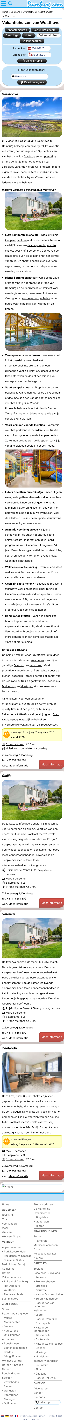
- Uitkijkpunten (11, 1335)
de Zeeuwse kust (31, 288)
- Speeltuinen (10, 1343)
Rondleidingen (11, 1373)
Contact (39, 1407)
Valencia (9, 914)
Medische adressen (46, 1245)
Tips (4, 1219)
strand (10, 151)
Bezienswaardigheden (15, 1313)
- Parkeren (40, 1240)
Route (37, 1236)
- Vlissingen (41, 1352)
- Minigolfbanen (12, 1356)
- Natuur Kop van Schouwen (44, 1304)
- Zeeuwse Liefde (12, 1294)
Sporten (7, 1377)
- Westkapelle (42, 1335)
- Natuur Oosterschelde (48, 1294)
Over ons (39, 1397)
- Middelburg (41, 1356)
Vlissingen (26, 686)
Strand (6, 1309)
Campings (12, 35)
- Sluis (37, 1369)
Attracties (8, 1339)
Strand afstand (15, 744)
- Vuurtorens (10, 1330)
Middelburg (9, 686)
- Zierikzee (40, 1290)
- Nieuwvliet (41, 1365)
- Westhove (9, 1290)
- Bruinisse (40, 1285)
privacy (42, 1416)
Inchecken (19, 48)
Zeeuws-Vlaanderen (46, 1360)
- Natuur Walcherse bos (48, 1343)
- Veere (38, 1314)
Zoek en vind (34, 60)
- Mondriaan (41, 1221)
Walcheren (37, 660)
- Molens (7, 1326)
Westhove (10, 94)
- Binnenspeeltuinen (14, 1347)
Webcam (7, 1232)
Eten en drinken (43, 1204)
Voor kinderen (10, 1223)
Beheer (38, 1392)
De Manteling (42, 1208)
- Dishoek (39, 1348)
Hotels (29, 35)
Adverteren (41, 1388)
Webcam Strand (12, 1236)
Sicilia (6, 776)
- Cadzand (40, 1373)
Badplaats (8, 1215)
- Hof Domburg (11, 1285)
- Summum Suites (13, 1260)
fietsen (9, 308)
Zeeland (39, 1268)
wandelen (44, 303)
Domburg (7, 146)
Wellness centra (12, 1360)
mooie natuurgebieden (36, 298)
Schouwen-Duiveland (47, 1273)
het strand (36, 665)
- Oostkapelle (42, 1323)
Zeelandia (10, 1048)
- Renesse (40, 1277)
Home (5, 1204)
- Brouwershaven (44, 1281)
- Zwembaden (10, 1382)
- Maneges (8, 1399)
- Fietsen (7, 1386)
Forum (37, 1249)
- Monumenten (11, 1322)
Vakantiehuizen (48, 35)
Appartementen (17, 30)
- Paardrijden (10, 1394)
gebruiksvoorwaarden (28, 1416)
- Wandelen (9, 1390)
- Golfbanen (9, 1403)
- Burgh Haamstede (46, 1298)
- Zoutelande (41, 1339)
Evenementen (42, 1213)
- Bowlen (7, 1352)
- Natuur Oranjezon (46, 1319)
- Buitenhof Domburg (15, 1281)
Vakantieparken (32, 40)
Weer (5, 1227)
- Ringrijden (41, 1217)
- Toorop (39, 1225)
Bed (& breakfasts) (44, 30)
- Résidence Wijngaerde (16, 1255)
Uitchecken (19, 54)
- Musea (7, 1317)
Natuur (6, 1369)
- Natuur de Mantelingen (41, 1329)
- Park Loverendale (14, 1251)
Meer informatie (18, 765)
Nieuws (38, 1257)
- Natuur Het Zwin (45, 1378)
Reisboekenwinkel (45, 1253)
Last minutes (10, 1298)
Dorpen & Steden (12, 1364)
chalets (26, 261)
